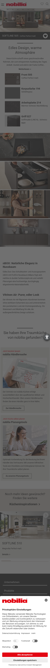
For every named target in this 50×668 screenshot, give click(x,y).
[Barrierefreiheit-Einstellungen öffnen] (47, 337)
